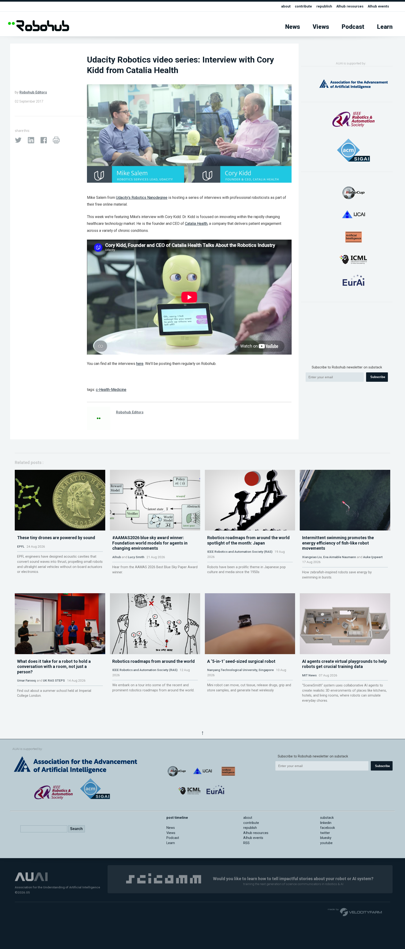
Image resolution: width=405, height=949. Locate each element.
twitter (325, 833)
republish (324, 6)
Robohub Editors (33, 92)
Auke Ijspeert (372, 557)
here (139, 363)
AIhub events (378, 6)
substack (327, 818)
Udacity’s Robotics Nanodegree (141, 197)
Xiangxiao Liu (312, 557)
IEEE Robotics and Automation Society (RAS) (239, 551)
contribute (303, 6)
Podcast (353, 26)
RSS (246, 843)
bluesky (325, 838)
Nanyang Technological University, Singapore (240, 670)
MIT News (309, 675)
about (286, 6)
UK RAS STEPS (54, 680)
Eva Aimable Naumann (339, 557)
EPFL (20, 546)
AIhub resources (350, 6)
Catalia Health (196, 223)
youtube (326, 843)
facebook (327, 828)
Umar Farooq (26, 680)
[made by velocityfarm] (355, 911)
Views (321, 26)
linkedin (325, 823)
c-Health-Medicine (111, 389)
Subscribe (377, 377)
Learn (385, 26)
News (292, 26)
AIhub (116, 557)
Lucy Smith (136, 557)
